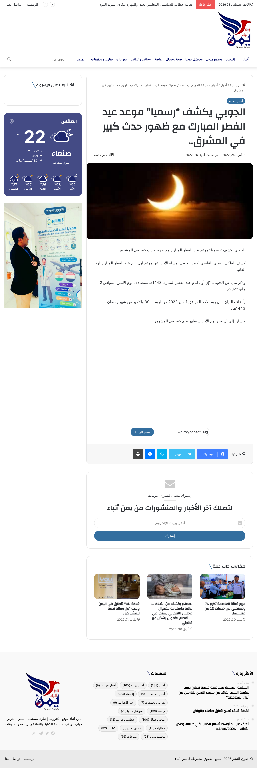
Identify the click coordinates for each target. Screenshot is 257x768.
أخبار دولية (133, 685)
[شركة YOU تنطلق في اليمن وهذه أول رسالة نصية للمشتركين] (117, 586)
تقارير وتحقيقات (102, 59)
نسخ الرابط (142, 432)
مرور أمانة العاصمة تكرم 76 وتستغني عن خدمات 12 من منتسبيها (225, 609)
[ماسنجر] (150, 454)
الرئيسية (32, 4)
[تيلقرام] (40, 733)
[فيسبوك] (52, 733)
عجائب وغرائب (141, 59)
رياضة (158, 59)
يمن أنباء (181, 759)
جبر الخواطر (123, 702)
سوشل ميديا (194, 59)
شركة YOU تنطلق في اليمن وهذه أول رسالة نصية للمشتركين (119, 609)
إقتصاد (230, 59)
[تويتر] (46, 733)
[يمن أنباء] (234, 30)
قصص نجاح (132, 728)
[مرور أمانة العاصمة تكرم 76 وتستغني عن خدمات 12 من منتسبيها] (222, 586)
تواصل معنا (14, 4)
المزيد (81, 59)
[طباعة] (138, 454)
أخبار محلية (210, 85)
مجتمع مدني (214, 59)
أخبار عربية (106, 685)
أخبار (246, 59)
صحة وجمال (174, 59)
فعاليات (157, 728)
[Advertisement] (169, 380)
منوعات (121, 59)
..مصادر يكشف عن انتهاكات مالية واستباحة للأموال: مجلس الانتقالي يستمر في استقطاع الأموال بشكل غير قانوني (171, 613)
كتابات (108, 728)
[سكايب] (162, 454)
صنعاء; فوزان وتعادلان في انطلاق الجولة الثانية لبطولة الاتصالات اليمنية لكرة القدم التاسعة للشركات (125, 4)
